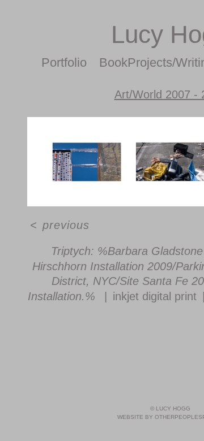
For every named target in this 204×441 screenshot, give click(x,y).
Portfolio (64, 62)
